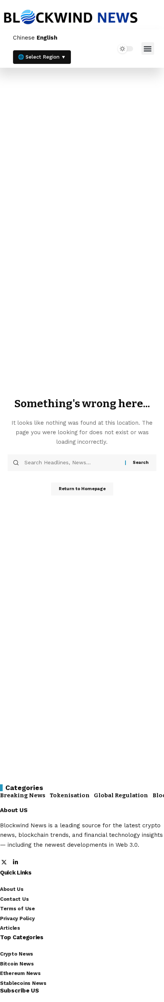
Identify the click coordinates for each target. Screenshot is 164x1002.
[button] (147, 48)
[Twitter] (4, 862)
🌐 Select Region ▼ (42, 57)
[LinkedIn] (15, 862)
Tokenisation (70, 795)
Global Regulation (121, 795)
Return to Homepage (82, 488)
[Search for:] (72, 462)
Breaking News (22, 795)
